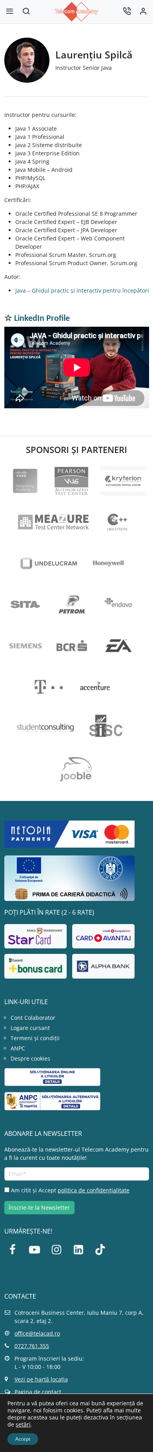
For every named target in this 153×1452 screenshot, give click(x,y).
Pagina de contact (38, 1392)
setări (23, 1424)
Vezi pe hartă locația (41, 1379)
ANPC (18, 1048)
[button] (26, 12)
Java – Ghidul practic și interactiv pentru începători (82, 290)
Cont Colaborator (33, 1017)
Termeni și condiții (35, 1038)
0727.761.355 (32, 1346)
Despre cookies (30, 1058)
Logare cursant (30, 1028)
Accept (22, 1439)
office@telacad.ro (37, 1333)
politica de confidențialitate (93, 1190)
